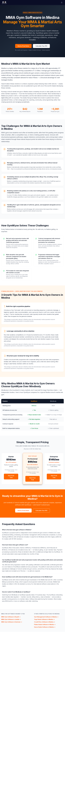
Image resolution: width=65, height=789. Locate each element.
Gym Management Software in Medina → (46, 617)
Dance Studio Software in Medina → (44, 627)
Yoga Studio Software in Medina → (44, 619)
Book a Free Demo (23, 46)
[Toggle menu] (61, 2)
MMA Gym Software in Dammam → (11, 622)
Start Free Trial (11, 476)
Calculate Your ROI (41, 46)
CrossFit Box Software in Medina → (44, 622)
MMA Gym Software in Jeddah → (11, 619)
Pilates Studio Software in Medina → (44, 624)
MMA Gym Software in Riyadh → (10, 617)
